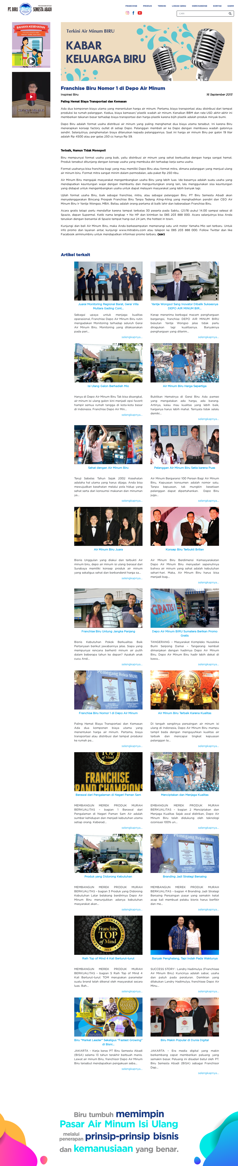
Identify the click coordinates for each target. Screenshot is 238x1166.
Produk (147, 6)
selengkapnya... (132, 337)
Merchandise (199, 6)
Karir (231, 6)
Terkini (162, 6)
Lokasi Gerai (179, 6)
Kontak (217, 6)
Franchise (131, 6)
